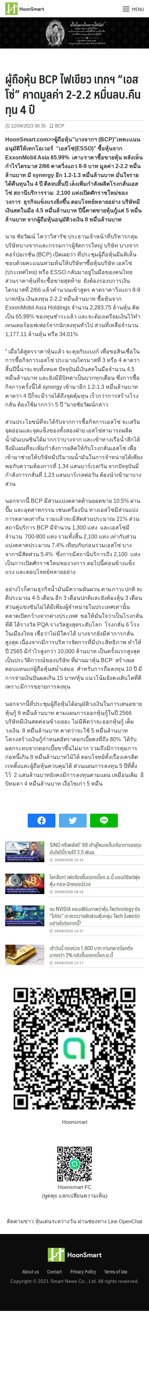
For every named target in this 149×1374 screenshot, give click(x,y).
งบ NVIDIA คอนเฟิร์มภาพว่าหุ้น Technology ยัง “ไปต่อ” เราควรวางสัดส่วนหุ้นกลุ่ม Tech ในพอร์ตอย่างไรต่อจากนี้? (95, 916)
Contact (54, 1272)
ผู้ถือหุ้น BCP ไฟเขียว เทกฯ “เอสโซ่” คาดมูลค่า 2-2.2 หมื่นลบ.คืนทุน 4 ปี (73, 94)
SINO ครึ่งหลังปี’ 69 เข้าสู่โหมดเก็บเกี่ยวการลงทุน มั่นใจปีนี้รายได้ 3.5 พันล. (95, 848)
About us (30, 1272)
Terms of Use (115, 1272)
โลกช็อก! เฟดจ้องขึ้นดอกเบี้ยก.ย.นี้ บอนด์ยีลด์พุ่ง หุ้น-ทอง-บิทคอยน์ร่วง (95, 880)
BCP (59, 126)
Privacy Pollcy (83, 1272)
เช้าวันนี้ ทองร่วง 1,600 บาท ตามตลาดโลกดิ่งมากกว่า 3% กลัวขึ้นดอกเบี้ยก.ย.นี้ (91, 951)
